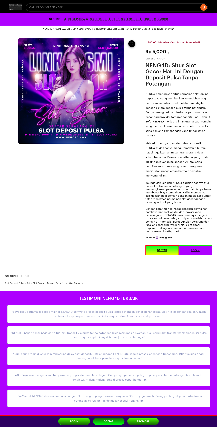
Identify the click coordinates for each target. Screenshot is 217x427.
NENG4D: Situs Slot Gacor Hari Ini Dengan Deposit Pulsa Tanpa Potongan (135, 29)
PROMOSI (143, 421)
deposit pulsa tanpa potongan (164, 186)
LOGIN (195, 250)
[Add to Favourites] (131, 43)
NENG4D (47, 29)
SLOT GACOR (62, 29)
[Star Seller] (157, 237)
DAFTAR (162, 250)
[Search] (204, 7)
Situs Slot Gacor (35, 283)
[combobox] (113, 7)
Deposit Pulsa (54, 283)
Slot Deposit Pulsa (14, 283)
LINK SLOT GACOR (83, 29)
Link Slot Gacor (72, 283)
